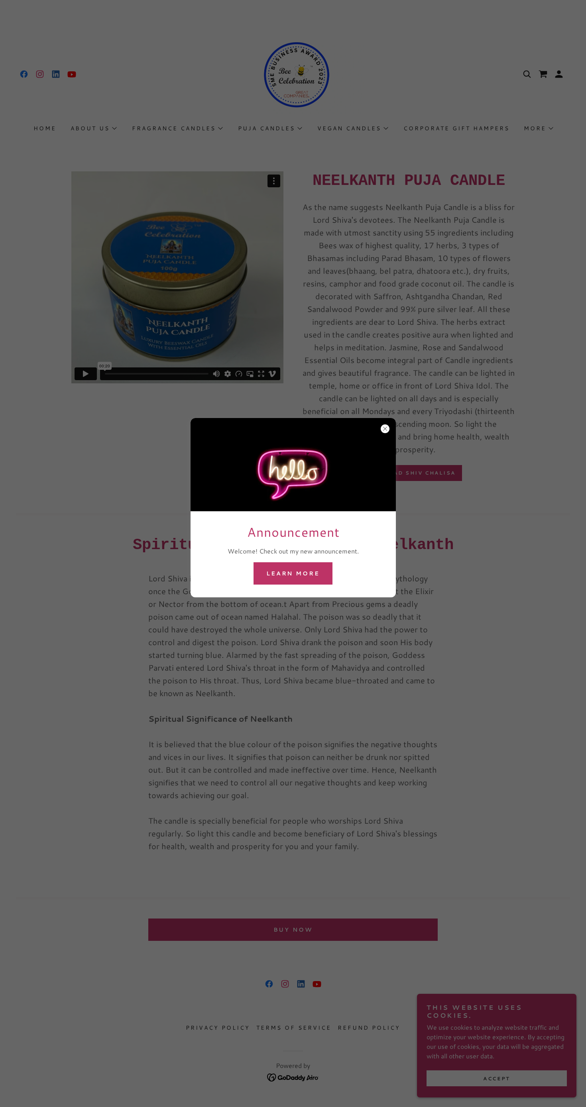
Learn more (293, 573)
